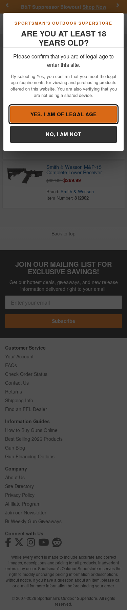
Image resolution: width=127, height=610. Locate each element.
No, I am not (63, 134)
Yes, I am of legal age (63, 114)
